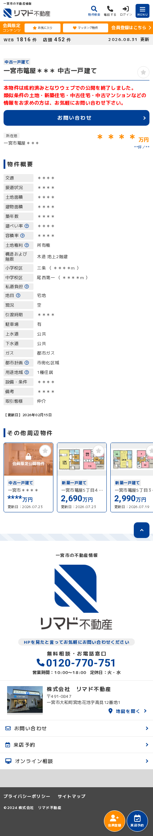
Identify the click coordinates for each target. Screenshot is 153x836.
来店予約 (137, 825)
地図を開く (128, 711)
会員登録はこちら (128, 28)
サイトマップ (72, 796)
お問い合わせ (74, 117)
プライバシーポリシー (27, 796)
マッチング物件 (88, 28)
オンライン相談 (34, 760)
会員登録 (114, 825)
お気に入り (45, 28)
